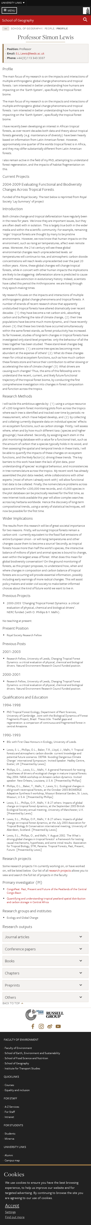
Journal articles (17, 937)
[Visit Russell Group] (56, 1015)
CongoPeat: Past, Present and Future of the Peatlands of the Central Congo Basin (47, 891)
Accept (12, 1205)
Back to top (11, 1003)
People (50, 28)
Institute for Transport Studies (22, 1068)
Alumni (9, 1155)
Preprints (12, 985)
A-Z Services (12, 1107)
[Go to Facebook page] (32, 1026)
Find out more (15, 1217)
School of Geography (18, 20)
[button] (85, 20)
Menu (11, 10)
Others (10, 997)
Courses (9, 1085)
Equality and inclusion (17, 1090)
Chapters (12, 973)
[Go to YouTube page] (58, 1026)
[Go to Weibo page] (49, 1026)
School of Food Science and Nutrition (26, 1058)
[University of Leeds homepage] (86, 10)
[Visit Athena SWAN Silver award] (35, 1015)
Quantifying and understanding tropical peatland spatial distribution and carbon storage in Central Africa (46, 900)
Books (9, 961)
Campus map (12, 1160)
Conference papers (20, 949)
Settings (10, 1211)
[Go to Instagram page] (41, 1026)
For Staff (10, 1112)
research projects (60, 870)
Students (10, 1133)
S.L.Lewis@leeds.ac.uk (30, 53)
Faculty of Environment (18, 1048)
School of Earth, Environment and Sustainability (32, 1053)
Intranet (9, 1117)
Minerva (9, 1138)
